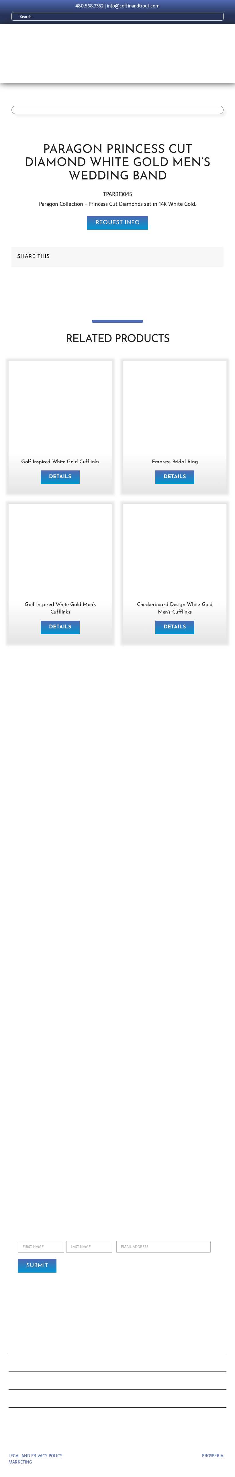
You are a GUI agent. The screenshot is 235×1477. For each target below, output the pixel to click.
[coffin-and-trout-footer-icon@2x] (117, 1321)
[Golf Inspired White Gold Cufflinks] (60, 372)
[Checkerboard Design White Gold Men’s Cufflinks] (175, 515)
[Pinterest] (204, 257)
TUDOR (22, 1382)
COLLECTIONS (36, 1346)
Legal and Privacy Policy (35, 1456)
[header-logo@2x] (90, 35)
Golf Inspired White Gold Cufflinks (60, 462)
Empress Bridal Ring (175, 462)
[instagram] (128, 1440)
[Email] (213, 257)
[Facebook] (185, 257)
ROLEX (21, 1364)
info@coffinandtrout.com (133, 5)
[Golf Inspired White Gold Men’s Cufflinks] (60, 515)
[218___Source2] (175, 372)
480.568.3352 (89, 5)
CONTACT (27, 1418)
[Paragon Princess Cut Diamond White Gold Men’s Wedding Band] (90, 110)
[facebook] (107, 1440)
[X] (194, 257)
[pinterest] (117, 1440)
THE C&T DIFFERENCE (50, 1400)
